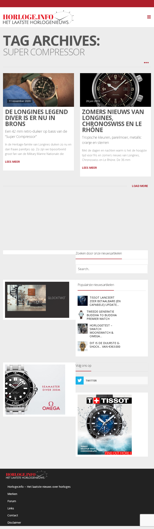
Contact (12, 515)
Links (10, 508)
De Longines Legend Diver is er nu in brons (36, 118)
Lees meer (12, 162)
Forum (11, 501)
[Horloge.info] (77, 17)
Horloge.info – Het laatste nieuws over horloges (39, 487)
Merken (12, 494)
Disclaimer (14, 522)
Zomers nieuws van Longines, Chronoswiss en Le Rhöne (113, 121)
